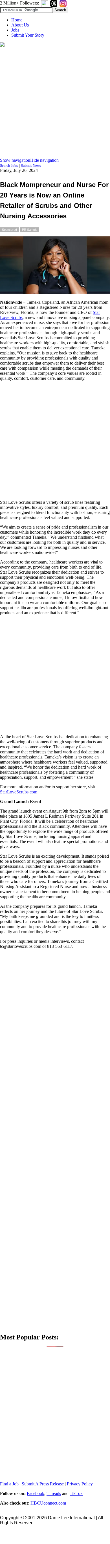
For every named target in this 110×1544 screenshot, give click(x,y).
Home (16, 19)
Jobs (15, 30)
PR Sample (29, 229)
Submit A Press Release (43, 1483)
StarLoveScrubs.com (18, 791)
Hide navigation (44, 160)
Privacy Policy (80, 1483)
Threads (54, 1493)
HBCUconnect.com (48, 1503)
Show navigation (15, 160)
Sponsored (9, 229)
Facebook (35, 1493)
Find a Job (9, 1483)
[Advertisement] (55, 103)
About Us (20, 25)
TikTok (76, 1493)
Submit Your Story (27, 35)
